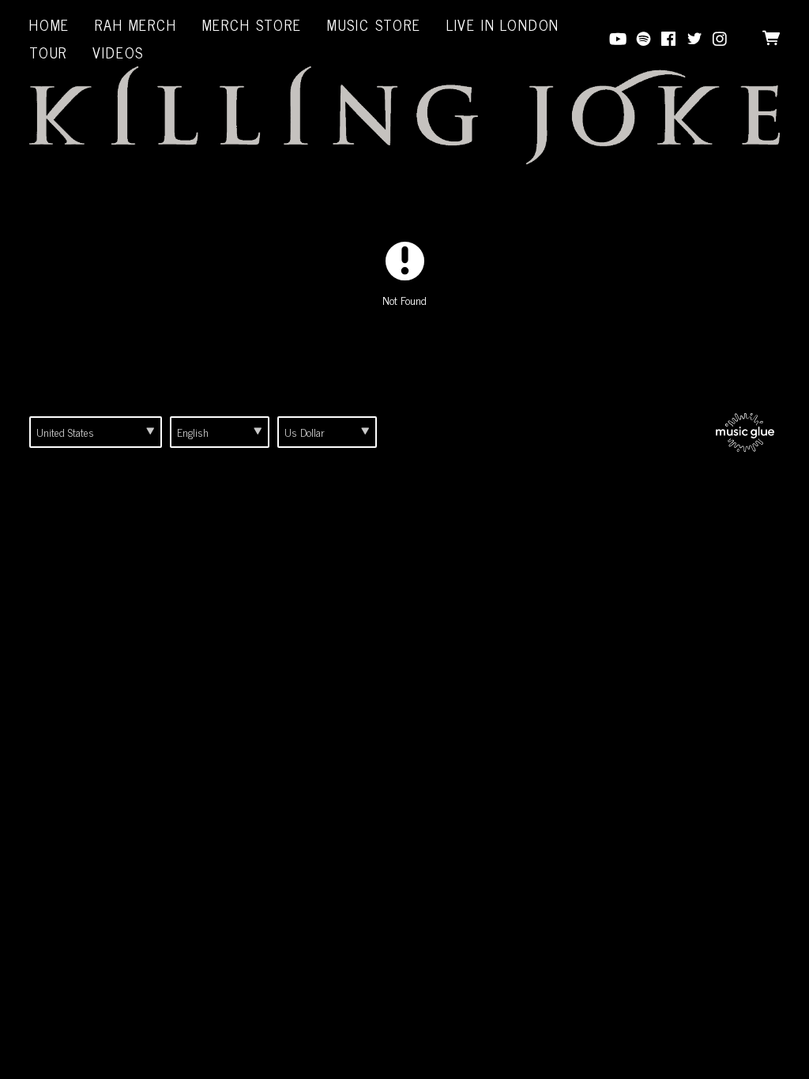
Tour (48, 52)
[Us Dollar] (327, 432)
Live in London (502, 24)
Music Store (374, 24)
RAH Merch (135, 24)
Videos (118, 52)
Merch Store (252, 24)
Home (49, 24)
